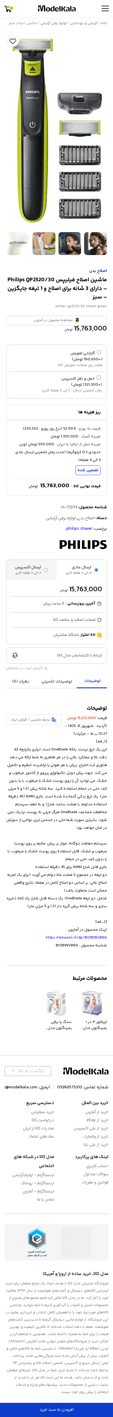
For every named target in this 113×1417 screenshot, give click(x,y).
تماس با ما (45, 1199)
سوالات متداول (95, 1174)
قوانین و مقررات (95, 1182)
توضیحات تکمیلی (57, 681)
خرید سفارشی (42, 1112)
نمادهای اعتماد (41, 1136)
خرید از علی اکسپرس (91, 1128)
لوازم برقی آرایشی (53, 23)
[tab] (92, 681)
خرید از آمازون (96, 1112)
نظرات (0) (20, 681)
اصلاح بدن (98, 271)
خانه (104, 23)
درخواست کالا (43, 1120)
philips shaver (79, 528)
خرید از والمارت (96, 1136)
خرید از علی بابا (95, 1144)
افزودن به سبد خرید (56, 1410)
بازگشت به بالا (31, 1071)
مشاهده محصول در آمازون (53, 320)
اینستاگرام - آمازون (38, 1191)
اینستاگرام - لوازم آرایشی (33, 1175)
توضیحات (92, 681)
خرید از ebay (97, 1120)
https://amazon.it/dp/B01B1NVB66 (76, 938)
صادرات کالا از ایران (38, 1128)
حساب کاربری (97, 1166)
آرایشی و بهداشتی (83, 23)
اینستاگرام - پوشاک (37, 1183)
